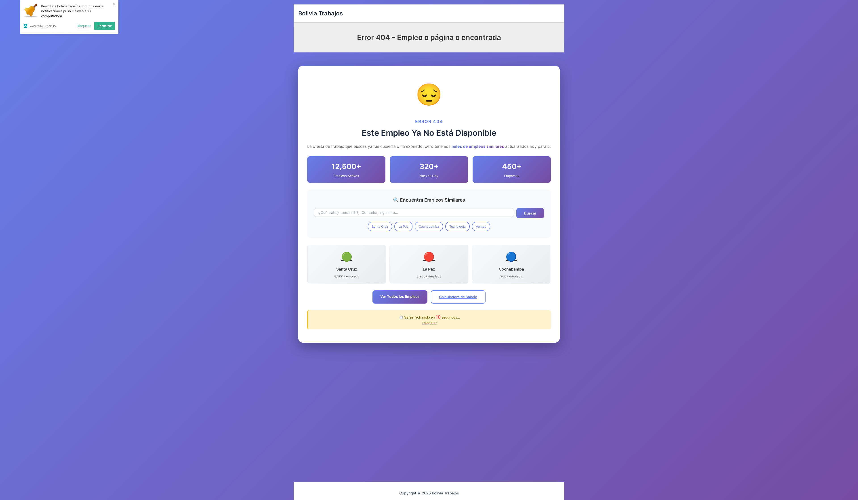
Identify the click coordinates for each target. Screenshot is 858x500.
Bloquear (84, 25)
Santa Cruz (380, 226)
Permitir (104, 25)
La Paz (403, 226)
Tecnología (457, 226)
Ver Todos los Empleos (400, 296)
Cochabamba (429, 226)
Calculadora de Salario (458, 297)
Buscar (530, 213)
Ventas (481, 226)
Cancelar (429, 323)
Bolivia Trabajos (320, 13)
